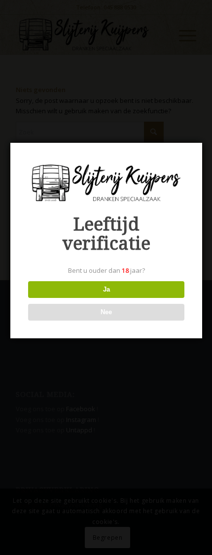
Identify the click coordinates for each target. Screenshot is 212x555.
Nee (106, 312)
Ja (106, 289)
